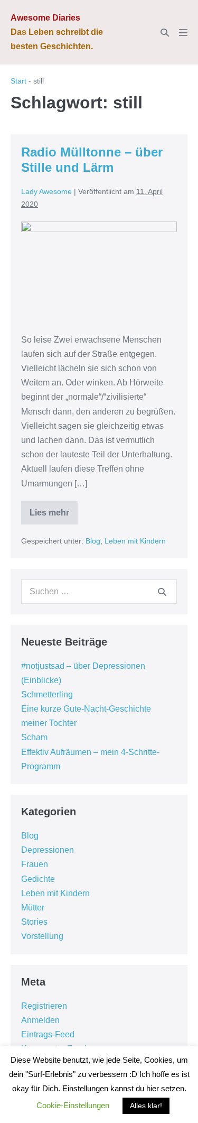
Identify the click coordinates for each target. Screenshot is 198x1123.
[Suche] (162, 591)
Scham (34, 737)
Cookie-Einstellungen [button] (72, 1105)
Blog (93, 541)
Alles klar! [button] (146, 1105)
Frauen (34, 864)
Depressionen (47, 849)
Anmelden (40, 1020)
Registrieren (44, 1005)
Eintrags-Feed (47, 1034)
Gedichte (38, 879)
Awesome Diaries (45, 17)
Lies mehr (54, 516)
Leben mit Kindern (135, 541)
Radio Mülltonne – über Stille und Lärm (92, 159)
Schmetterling (47, 694)
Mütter (32, 907)
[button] (165, 32)
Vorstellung (42, 936)
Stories (34, 921)
